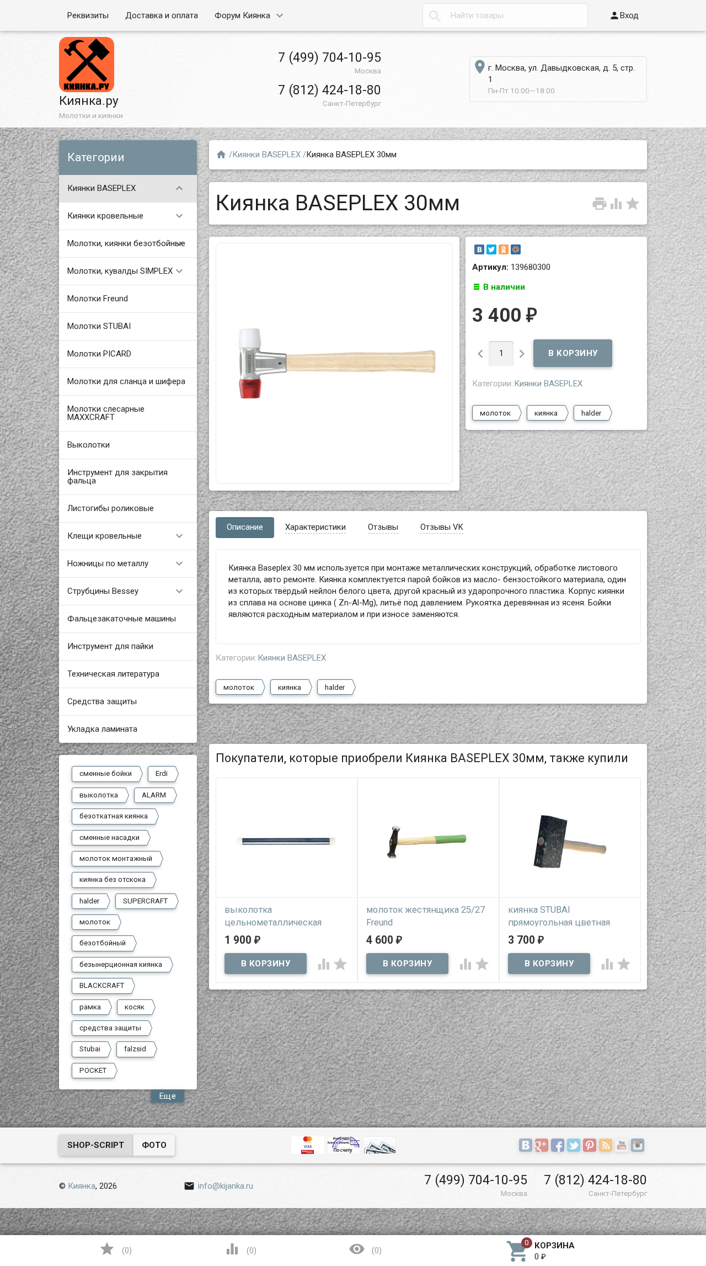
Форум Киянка (242, 15)
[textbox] (505, 15)
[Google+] (543, 1146)
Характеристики (315, 527)
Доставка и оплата (161, 15)
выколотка (98, 795)
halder (89, 901)
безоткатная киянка (113, 816)
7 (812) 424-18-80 (329, 90)
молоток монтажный (115, 858)
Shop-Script (95, 1145)
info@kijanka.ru (218, 1186)
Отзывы (383, 527)
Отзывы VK (441, 527)
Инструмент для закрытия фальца (117, 476)
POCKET (92, 1070)
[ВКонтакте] (479, 249)
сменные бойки (105, 773)
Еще (167, 1096)
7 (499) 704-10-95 (329, 57)
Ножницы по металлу (126, 563)
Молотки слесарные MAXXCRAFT (106, 413)
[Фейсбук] (559, 1146)
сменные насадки (109, 837)
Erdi (162, 773)
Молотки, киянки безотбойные (126, 243)
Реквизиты (88, 15)
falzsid (135, 1049)
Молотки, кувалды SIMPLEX (126, 271)
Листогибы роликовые (110, 508)
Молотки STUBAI (99, 326)
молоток (94, 922)
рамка (90, 1007)
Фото (154, 1145)
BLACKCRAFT (101, 985)
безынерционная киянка (120, 964)
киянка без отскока (112, 879)
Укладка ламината (102, 729)
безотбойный (102, 943)
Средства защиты (102, 701)
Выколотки (88, 445)
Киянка (81, 1186)
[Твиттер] (575, 1146)
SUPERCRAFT (145, 901)
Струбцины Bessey (126, 591)
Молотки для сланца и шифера (126, 381)
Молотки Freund (97, 299)
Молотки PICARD (99, 354)
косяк (135, 1007)
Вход (624, 15)
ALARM (154, 795)
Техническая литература (113, 674)
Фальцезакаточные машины (121, 619)
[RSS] (607, 1146)
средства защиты (110, 1028)
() (115, 1249)
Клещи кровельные (126, 535)
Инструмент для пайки (110, 646)
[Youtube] (623, 1146)
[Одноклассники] (504, 249)
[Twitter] (491, 249)
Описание (245, 527)
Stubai (89, 1049)
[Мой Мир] (516, 249)
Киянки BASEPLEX (126, 188)
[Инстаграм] (639, 1146)
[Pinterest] (591, 1146)
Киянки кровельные (126, 215)
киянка (546, 413)
